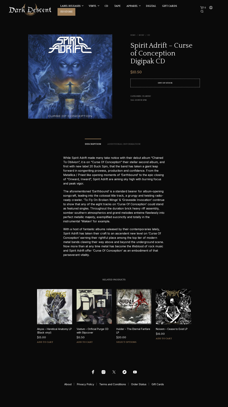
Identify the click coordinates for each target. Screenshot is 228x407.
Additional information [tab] (124, 144)
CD (106, 6)
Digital (151, 6)
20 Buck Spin (141, 100)
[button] (203, 7)
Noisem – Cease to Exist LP (172, 328)
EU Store (66, 11)
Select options (126, 342)
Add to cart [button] (45, 342)
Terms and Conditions (112, 384)
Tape (117, 6)
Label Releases (70, 6)
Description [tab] (93, 144)
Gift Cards (169, 6)
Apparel (132, 6)
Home (133, 35)
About (68, 384)
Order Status (138, 384)
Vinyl (92, 6)
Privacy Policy (85, 384)
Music (141, 35)
